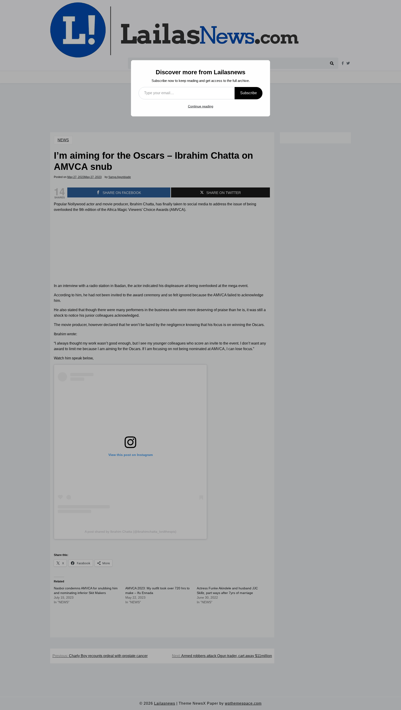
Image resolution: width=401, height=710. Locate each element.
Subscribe (248, 93)
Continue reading (200, 106)
